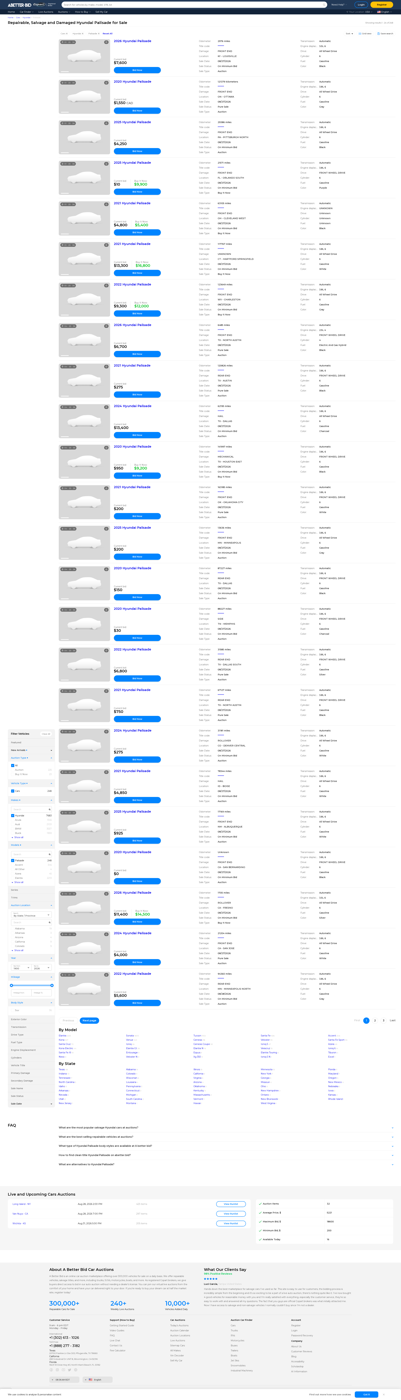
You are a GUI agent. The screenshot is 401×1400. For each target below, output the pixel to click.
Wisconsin (131, 1077)
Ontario (265, 1094)
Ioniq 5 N (266, 1056)
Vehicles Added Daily (176, 1309)
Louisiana (131, 1082)
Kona (61, 1039)
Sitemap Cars (177, 1345)
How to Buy (81, 11)
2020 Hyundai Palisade (132, 81)
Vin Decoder (177, 1355)
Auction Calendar (179, 1330)
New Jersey (65, 1103)
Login (294, 1330)
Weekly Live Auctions (122, 1309)
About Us (296, 1346)
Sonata (130, 1035)
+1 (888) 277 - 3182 (64, 1346)
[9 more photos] (84, 56)
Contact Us (116, 1345)
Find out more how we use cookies (330, 1394)
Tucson (197, 1035)
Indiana (63, 1073)
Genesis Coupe (201, 1044)
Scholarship (297, 1366)
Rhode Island (335, 1099)
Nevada (63, 1094)
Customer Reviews (301, 1351)
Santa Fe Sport (336, 1039)
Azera (331, 1044)
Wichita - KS (19, 1223)
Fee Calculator (117, 1350)
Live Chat (115, 1340)
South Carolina (134, 1099)
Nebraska (333, 1086)
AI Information (299, 1371)
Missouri (265, 1082)
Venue (129, 1039)
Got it (366, 1394)
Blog (293, 1356)
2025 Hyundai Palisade (132, 122)
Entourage (132, 1052)
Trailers (234, 1350)
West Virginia (268, 1103)
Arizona (197, 1082)
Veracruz (265, 1048)
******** (221, 46)
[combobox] (31, 914)
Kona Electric (66, 1048)
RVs (233, 1335)
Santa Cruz (65, 1044)
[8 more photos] (84, 97)
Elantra (62, 1035)
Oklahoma (199, 1086)
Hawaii (197, 1103)
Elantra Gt (131, 1048)
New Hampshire (270, 1090)
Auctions (63, 11)
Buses (234, 1345)
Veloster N (132, 1056)
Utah (61, 1099)
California (198, 1073)
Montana (131, 1103)
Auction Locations (180, 1335)
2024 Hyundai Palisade (132, 406)
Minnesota (266, 1069)
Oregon (332, 1077)
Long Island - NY (22, 1204)
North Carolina (66, 1082)
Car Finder (25, 11)
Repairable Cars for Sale (62, 1309)
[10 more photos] (84, 137)
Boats (234, 1355)
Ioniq (129, 1044)
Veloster (265, 1039)
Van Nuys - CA (20, 1213)
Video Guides (117, 1330)
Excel (331, 1056)
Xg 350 (197, 1056)
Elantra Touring (269, 1052)
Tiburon (332, 1052)
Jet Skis (235, 1360)
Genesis (197, 1039)
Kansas (332, 1094)
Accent (332, 1035)
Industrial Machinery (242, 1370)
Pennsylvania (133, 1086)
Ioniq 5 (264, 1044)
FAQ (112, 1335)
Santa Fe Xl (65, 1052)
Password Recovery (302, 1335)
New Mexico (335, 1082)
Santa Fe (266, 1035)
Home (11, 11)
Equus (196, 1052)
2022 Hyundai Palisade (132, 284)
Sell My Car (102, 11)
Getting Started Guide (122, 1325)
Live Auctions (45, 11)
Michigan (131, 1094)
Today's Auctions (179, 1325)
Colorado (131, 1073)
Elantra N (198, 1048)
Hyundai (26, 17)
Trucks (234, 1330)
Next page (89, 1020)
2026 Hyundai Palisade (132, 41)
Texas (62, 1069)
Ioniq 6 (332, 1048)
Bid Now (137, 70)
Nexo (62, 1056)
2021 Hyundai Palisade (132, 203)
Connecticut (133, 1090)
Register (296, 1325)
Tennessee (64, 1077)
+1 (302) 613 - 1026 (64, 1338)
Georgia (265, 1077)
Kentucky (198, 1090)
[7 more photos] (84, 746)
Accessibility (297, 1361)
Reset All (107, 33)
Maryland (333, 1073)
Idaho (62, 1086)
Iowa (330, 1090)
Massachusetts (201, 1094)
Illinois (196, 1069)
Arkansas (63, 1090)
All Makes (175, 1350)
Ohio (263, 1086)
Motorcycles (237, 1340)
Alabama (131, 1069)
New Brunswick (269, 1099)
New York (266, 1073)
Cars (18, 17)
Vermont (198, 1099)
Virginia (197, 1077)
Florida (331, 1069)
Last (393, 1020)
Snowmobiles (238, 1365)
